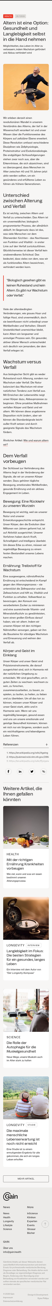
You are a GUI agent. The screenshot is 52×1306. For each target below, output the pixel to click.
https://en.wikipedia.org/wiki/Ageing (28, 752)
